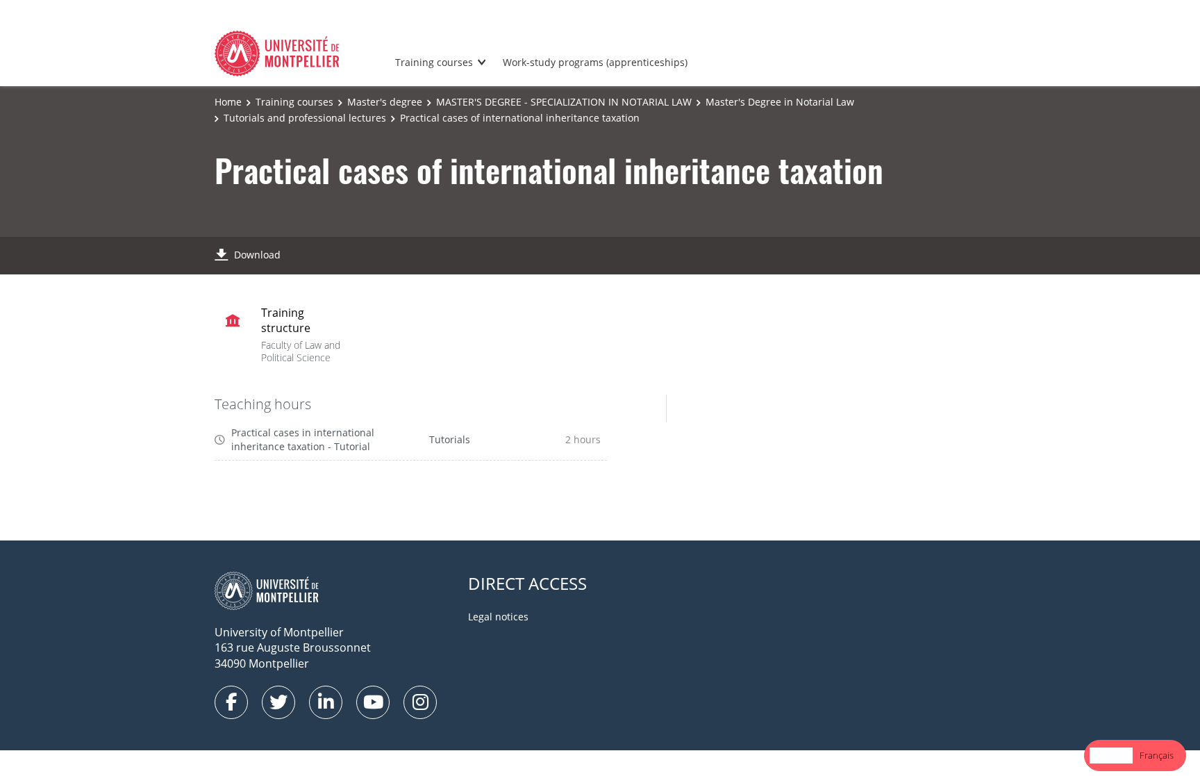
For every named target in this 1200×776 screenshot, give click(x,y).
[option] (1157, 755)
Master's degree (384, 101)
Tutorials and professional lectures (305, 117)
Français (1157, 755)
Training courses (434, 62)
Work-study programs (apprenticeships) (595, 62)
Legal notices (498, 616)
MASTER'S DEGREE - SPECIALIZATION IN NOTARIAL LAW (564, 101)
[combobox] (1111, 755)
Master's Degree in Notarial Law (780, 101)
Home (228, 101)
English (1111, 755)
